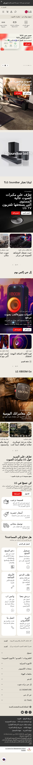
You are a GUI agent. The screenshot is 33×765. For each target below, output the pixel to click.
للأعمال (4, 7)
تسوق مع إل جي (27, 17)
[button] (15, 12)
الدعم (29, 679)
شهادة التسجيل (16, 730)
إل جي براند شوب (24, 684)
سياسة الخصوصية (10, 721)
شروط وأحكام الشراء (15, 727)
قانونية (19, 719)
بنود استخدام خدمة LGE (25, 721)
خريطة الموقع (27, 719)
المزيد (6, 641)
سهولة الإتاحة (28, 727)
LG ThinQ (28, 700)
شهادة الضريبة (27, 730)
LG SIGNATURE (25, 690)
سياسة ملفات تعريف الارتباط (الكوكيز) (20, 724)
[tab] (26, 24)
